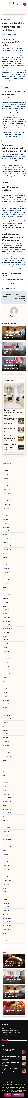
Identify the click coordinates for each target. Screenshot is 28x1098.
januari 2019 (6, 794)
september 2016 (7, 880)
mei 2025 (5, 516)
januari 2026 (6, 489)
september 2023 (7, 591)
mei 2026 (5, 474)
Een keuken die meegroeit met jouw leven (9, 428)
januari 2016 (6, 910)
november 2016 (7, 873)
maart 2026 (6, 482)
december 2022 (7, 621)
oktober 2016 (6, 877)
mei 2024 (5, 561)
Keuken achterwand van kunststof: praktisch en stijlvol (9, 437)
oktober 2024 (6, 542)
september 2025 (7, 504)
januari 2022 (6, 658)
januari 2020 (6, 749)
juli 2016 (5, 888)
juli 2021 (5, 681)
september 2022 (7, 628)
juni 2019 (5, 775)
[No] (26, 1090)
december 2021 (7, 662)
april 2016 (5, 899)
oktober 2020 (6, 715)
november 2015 (7, 918)
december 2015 (7, 914)
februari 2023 (6, 613)
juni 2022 (5, 640)
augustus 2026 (7, 463)
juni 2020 (5, 730)
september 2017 (7, 843)
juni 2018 (5, 820)
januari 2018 (6, 831)
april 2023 (5, 606)
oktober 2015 (6, 922)
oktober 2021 (6, 670)
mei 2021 (5, 689)
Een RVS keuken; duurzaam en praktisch (13, 27)
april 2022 (5, 647)
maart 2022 (6, 651)
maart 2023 (6, 610)
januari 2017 (6, 865)
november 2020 (7, 711)
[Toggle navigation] (2, 4)
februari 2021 (6, 700)
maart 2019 (6, 786)
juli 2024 (5, 553)
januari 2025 (6, 531)
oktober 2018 (6, 805)
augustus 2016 (7, 884)
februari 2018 (6, 828)
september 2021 (7, 673)
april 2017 (5, 854)
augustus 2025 (7, 508)
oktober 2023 (6, 587)
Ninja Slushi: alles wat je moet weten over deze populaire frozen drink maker (13, 367)
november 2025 (7, 497)
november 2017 (7, 839)
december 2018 (7, 798)
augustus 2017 (7, 846)
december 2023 (7, 579)
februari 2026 (6, 485)
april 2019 (5, 783)
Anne (8, 34)
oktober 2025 (6, 501)
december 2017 (7, 835)
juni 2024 (5, 557)
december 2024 (7, 534)
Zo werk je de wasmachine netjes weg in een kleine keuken (13, 412)
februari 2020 (6, 745)
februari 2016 (6, 907)
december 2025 (7, 493)
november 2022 (7, 625)
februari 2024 (6, 572)
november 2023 (7, 583)
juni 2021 (5, 685)
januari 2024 (6, 576)
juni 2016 (5, 892)
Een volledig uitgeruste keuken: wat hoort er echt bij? (10, 420)
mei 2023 (5, 602)
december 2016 (7, 869)
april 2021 (5, 692)
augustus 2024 (7, 549)
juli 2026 (5, 467)
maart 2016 (6, 903)
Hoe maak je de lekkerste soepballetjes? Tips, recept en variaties (14, 965)
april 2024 (5, 564)
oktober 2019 (6, 760)
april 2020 (5, 737)
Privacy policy (17, 1094)
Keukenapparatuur (10, 360)
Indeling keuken (9, 977)
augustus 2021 (7, 677)
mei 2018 (5, 824)
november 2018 (7, 801)
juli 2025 (5, 512)
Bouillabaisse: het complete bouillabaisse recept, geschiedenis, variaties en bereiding (11, 1070)
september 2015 (7, 925)
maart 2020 (6, 741)
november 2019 (7, 756)
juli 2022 (5, 636)
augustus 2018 (7, 813)
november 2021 (7, 666)
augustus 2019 (7, 767)
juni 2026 (5, 470)
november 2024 (7, 538)
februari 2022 (6, 655)
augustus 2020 (7, 722)
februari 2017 (6, 861)
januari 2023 (6, 617)
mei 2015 (5, 940)
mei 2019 (5, 779)
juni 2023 (5, 598)
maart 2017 (6, 858)
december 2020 (7, 707)
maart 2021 (6, 696)
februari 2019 (6, 790)
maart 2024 (6, 568)
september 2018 (7, 809)
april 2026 (5, 478)
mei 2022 (5, 643)
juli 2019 (5, 771)
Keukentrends (5, 19)
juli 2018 (5, 816)
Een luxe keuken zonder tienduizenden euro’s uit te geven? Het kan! (10, 446)
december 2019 (7, 752)
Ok (7, 1094)
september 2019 (7, 764)
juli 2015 (5, 933)
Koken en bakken (18, 362)
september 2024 (7, 546)
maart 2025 (6, 523)
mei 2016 (5, 895)
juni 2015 (5, 937)
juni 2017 (5, 850)
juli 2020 (5, 726)
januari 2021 (6, 704)
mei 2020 (5, 734)
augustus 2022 (7, 632)
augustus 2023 (7, 595)
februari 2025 (6, 527)
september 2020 (7, 719)
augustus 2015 (7, 929)
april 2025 (5, 519)
